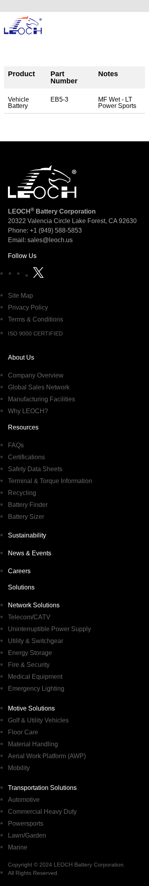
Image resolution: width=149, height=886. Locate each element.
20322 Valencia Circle (39, 221)
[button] (136, 6)
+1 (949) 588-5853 (56, 230)
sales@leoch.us (49, 240)
